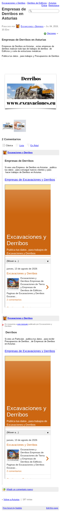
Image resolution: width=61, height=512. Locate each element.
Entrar (44, 5)
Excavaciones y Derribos (13, 3)
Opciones (51, 33)
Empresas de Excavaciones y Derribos (30, 179)
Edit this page (52, 508)
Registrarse (53, 5)
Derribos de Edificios (37, 3)
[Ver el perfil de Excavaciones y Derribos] (18, 26)
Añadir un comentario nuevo (20, 489)
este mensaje (22, 324)
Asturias (52, 3)
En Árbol (34, 145)
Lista (21, 145)
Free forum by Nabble (12, 508)
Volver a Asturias (12, 499)
